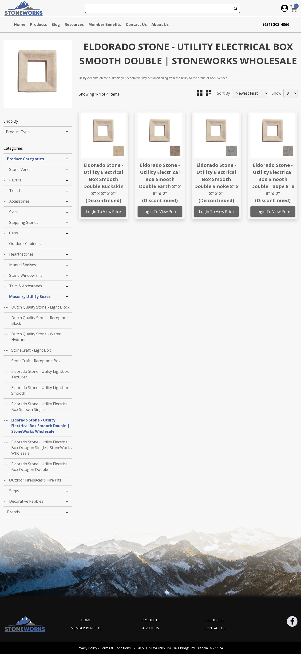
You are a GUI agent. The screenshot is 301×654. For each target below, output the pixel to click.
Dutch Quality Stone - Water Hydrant (36, 336)
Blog (55, 24)
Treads (15, 190)
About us (150, 628)
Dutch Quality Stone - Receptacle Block (40, 320)
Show (276, 93)
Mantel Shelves (22, 264)
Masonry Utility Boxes (30, 296)
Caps (13, 233)
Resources (74, 24)
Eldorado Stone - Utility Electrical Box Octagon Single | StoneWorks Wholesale (41, 447)
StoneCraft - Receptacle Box (35, 360)
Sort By (223, 93)
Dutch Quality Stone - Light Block (40, 307)
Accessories (19, 201)
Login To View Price (103, 211)
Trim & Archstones (25, 286)
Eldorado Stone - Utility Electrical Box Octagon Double (39, 466)
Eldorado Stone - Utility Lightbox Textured (40, 374)
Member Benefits (104, 24)
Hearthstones (21, 254)
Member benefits (86, 628)
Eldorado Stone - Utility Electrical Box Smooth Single (39, 406)
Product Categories (25, 158)
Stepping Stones (23, 222)
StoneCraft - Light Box (31, 350)
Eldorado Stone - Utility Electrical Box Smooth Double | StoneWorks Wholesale (40, 425)
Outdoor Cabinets (25, 243)
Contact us (215, 628)
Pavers (15, 180)
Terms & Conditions (116, 648)
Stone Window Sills (25, 275)
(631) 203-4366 (276, 24)
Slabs (14, 211)
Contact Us (136, 24)
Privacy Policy (87, 648)
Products (38, 24)
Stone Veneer (21, 169)
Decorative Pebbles (26, 501)
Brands (13, 511)
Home (19, 24)
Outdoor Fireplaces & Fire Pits (35, 480)
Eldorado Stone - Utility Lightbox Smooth (40, 390)
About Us (160, 24)
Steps (14, 490)
